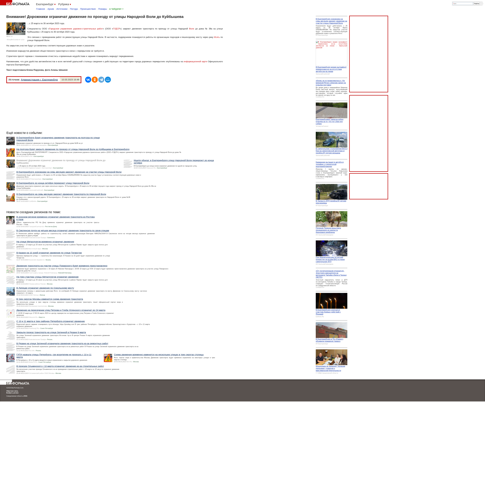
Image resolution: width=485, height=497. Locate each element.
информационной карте (195, 61)
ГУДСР (116, 29)
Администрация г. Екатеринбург (39, 79)
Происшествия (88, 9)
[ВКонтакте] (88, 80)
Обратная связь (12, 391)
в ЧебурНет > (116, 9)
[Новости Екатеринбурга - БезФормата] (15, 3)
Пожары (102, 9)
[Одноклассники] (95, 80)
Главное (40, 9)
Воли (191, 29)
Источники (61, 9)
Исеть (217, 37)
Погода (74, 9)
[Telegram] (101, 80)
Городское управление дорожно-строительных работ (76, 29)
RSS (25, 396)
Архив (50, 9)
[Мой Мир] (108, 80)
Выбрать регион (12, 393)
